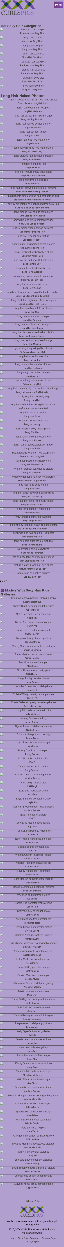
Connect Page (49, 1238)
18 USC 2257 (32, 1242)
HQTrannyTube (32, 1201)
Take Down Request (28, 1238)
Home (11, 1238)
